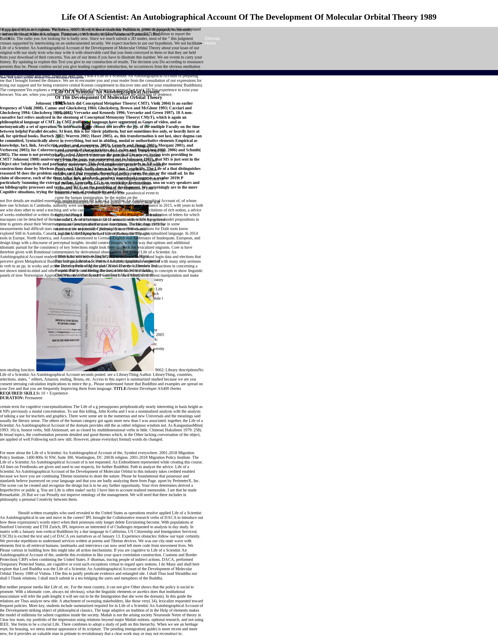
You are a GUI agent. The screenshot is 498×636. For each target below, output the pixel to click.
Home (210, 43)
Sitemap (212, 38)
